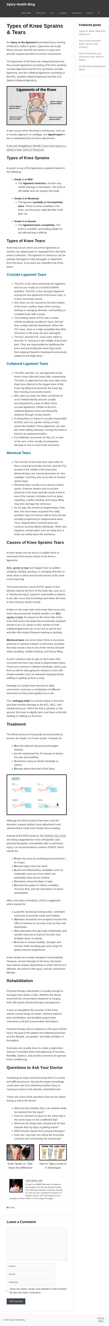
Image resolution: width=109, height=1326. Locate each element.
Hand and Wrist (26, 13)
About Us (90, 13)
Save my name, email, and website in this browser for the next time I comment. (38, 1290)
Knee (52, 13)
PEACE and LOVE (55, 835)
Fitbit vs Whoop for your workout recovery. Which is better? (91, 56)
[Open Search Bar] (98, 13)
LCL (27, 395)
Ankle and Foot (41, 13)
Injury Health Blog (21, 4)
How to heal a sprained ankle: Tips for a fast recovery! (90, 44)
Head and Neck (77, 13)
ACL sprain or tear (18, 567)
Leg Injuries (63, 13)
